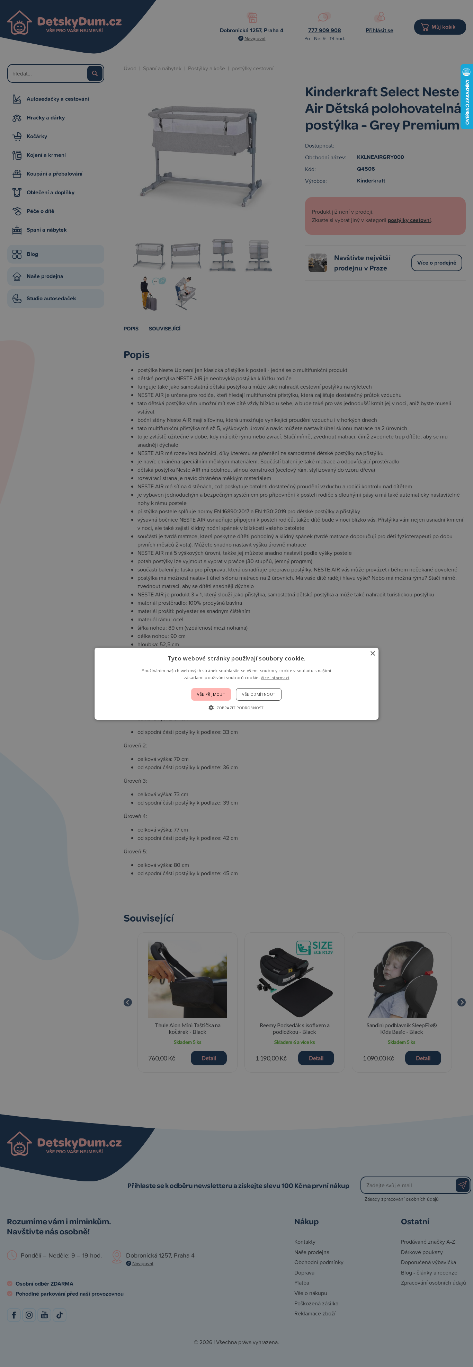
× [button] (372, 653)
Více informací (275, 677)
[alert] (236, 683)
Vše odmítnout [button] (258, 694)
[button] (236, 707)
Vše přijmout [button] (211, 694)
